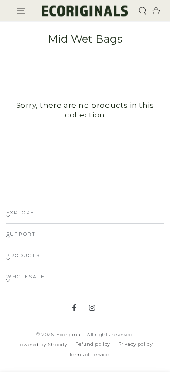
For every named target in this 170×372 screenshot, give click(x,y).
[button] (143, 10)
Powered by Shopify (42, 345)
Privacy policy (135, 344)
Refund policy (92, 344)
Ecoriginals (70, 335)
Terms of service (89, 355)
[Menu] (20, 10)
